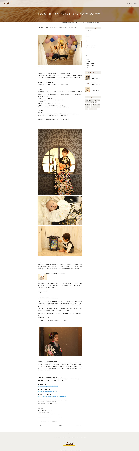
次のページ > (79, 425)
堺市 (95, 102)
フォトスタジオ (87, 104)
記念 (86, 41)
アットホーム (93, 106)
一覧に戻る (60, 425)
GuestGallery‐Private (90, 49)
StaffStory (39, 421)
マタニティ (94, 104)
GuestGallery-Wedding (90, 47)
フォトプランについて (59, 421)
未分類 (87, 67)
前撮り (89, 106)
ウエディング (88, 36)
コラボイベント (88, 59)
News (87, 51)
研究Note (87, 55)
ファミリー (87, 102)
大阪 (99, 100)
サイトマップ (83, 437)
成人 (86, 106)
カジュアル (98, 106)
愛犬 (90, 100)
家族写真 (86, 100)
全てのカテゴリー (89, 30)
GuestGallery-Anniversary (91, 45)
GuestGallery (88, 43)
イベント (87, 57)
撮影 (86, 38)
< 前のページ (41, 425)
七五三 (99, 104)
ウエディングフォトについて (46, 421)
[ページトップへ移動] (69, 434)
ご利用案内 (53, 421)
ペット (87, 32)
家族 (86, 34)
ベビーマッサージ (94, 100)
